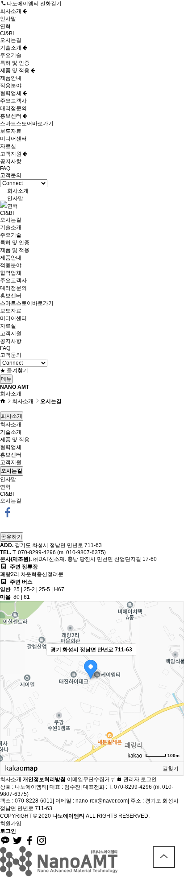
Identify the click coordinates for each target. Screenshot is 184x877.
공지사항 (10, 161)
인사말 (8, 19)
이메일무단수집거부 (91, 779)
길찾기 (171, 769)
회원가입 (10, 823)
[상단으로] (164, 857)
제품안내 (10, 78)
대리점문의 (13, 108)
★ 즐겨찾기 (14, 370)
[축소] (172, 680)
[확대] (172, 665)
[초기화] (172, 696)
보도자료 (10, 131)
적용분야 (10, 85)
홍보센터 (11, 116)
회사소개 (11, 11)
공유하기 (11, 537)
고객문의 (10, 175)
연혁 (5, 26)
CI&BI (7, 33)
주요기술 (10, 55)
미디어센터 (13, 139)
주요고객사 (13, 101)
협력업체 (11, 93)
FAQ (5, 168)
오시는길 (10, 40)
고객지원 (11, 154)
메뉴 (6, 379)
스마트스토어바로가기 (27, 123)
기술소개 (11, 48)
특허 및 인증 (14, 63)
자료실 (8, 146)
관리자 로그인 (139, 779)
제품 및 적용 (15, 70)
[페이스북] (7, 512)
